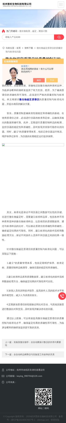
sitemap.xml (43, 420)
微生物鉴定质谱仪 (29, 99)
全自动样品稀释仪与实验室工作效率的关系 (34, 354)
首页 (18, 48)
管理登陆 (55, 420)
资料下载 (28, 48)
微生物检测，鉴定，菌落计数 (33, 31)
